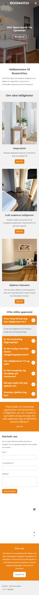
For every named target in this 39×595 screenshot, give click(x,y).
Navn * (4, 452)
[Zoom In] (34, 532)
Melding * (5, 474)
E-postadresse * (8, 463)
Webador (10, 589)
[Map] (19, 522)
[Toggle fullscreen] (34, 509)
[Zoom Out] (34, 535)
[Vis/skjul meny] (35, 3)
